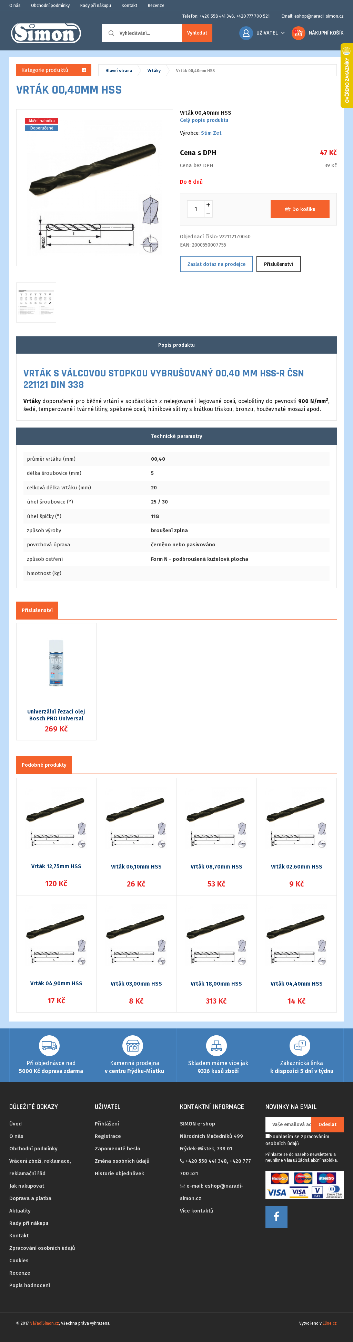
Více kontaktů (196, 1211)
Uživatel (267, 33)
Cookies (19, 1260)
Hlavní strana (118, 70)
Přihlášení (107, 1124)
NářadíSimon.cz (44, 1323)
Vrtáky (154, 70)
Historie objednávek (119, 1173)
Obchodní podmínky (50, 5)
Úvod (15, 1124)
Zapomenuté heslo (117, 1149)
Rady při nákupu (95, 5)
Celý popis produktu (204, 120)
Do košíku (303, 209)
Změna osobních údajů (122, 1161)
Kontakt (129, 5)
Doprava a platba (30, 1198)
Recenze (156, 5)
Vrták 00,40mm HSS (195, 70)
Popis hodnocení (29, 1285)
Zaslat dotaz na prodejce (216, 264)
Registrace (108, 1136)
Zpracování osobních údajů (42, 1248)
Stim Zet (211, 133)
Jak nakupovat (26, 1186)
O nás (15, 5)
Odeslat (327, 1125)
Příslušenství (278, 264)
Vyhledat (197, 33)
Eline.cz (330, 1323)
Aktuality (20, 1211)
